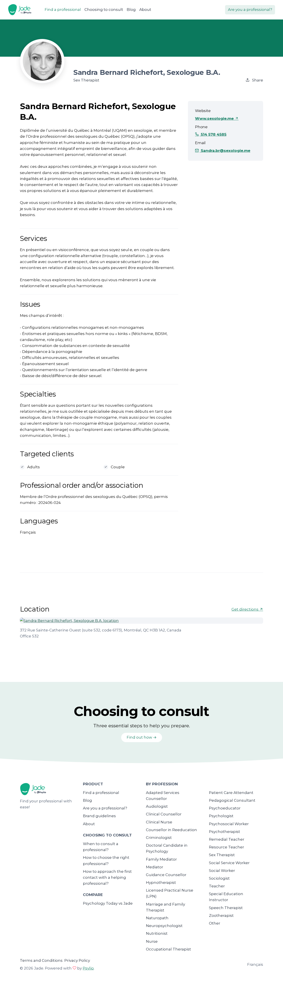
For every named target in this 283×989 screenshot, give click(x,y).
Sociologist (219, 878)
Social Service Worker (229, 863)
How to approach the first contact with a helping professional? (107, 877)
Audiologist (157, 806)
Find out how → (142, 737)
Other (214, 923)
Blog (131, 9)
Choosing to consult (103, 9)
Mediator (154, 867)
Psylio (88, 968)
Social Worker (222, 870)
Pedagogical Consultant (232, 800)
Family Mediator (161, 859)
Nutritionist (157, 933)
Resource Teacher (226, 847)
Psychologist (221, 816)
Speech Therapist (226, 908)
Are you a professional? (250, 9)
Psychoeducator (225, 808)
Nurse (152, 941)
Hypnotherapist (161, 882)
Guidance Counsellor (166, 875)
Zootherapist (221, 915)
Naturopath (157, 918)
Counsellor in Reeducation (171, 830)
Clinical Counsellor (164, 814)
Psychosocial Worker (229, 824)
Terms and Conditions (41, 960)
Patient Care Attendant (231, 792)
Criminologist (159, 837)
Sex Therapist (222, 855)
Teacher (217, 886)
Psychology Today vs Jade (108, 903)
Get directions (245, 609)
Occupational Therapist (168, 949)
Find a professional (63, 9)
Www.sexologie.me (215, 118)
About (145, 9)
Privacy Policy (77, 960)
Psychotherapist (224, 831)
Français (255, 964)
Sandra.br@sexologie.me (225, 150)
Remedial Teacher (226, 839)
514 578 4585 (213, 134)
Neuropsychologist (164, 925)
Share (257, 80)
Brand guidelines (99, 816)
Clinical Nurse (159, 822)
